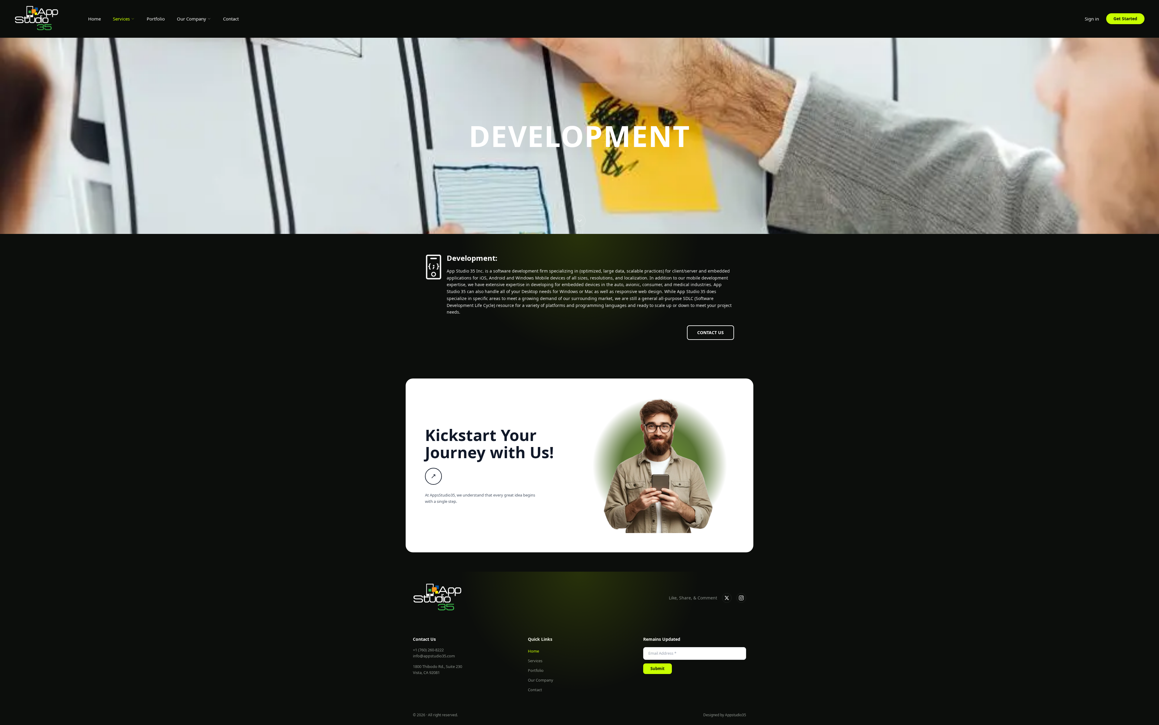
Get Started (1125, 18)
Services (121, 19)
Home (94, 19)
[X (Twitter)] (727, 598)
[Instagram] (741, 598)
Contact (231, 19)
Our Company (191, 19)
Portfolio (156, 19)
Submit (657, 668)
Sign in (1092, 19)
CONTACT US (710, 332)
